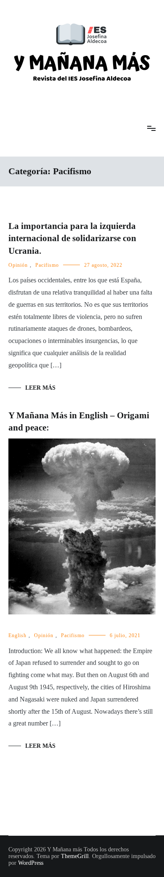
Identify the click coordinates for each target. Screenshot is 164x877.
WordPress (30, 863)
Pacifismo (47, 265)
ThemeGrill (75, 856)
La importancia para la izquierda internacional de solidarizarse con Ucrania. (72, 238)
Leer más (40, 388)
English (17, 635)
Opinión (18, 265)
